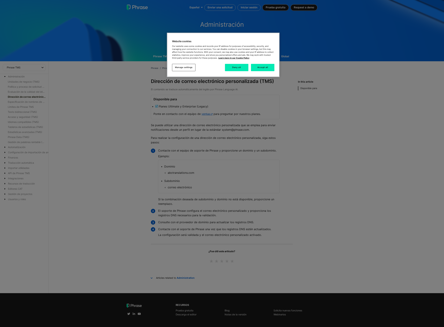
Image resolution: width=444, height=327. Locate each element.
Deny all (236, 67)
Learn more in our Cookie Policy (233, 58)
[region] (223, 55)
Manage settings (184, 67)
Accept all (262, 67)
